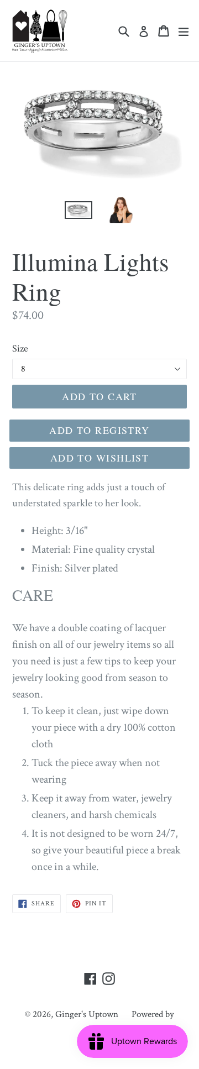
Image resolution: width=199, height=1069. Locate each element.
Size (20, 348)
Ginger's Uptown (86, 1014)
